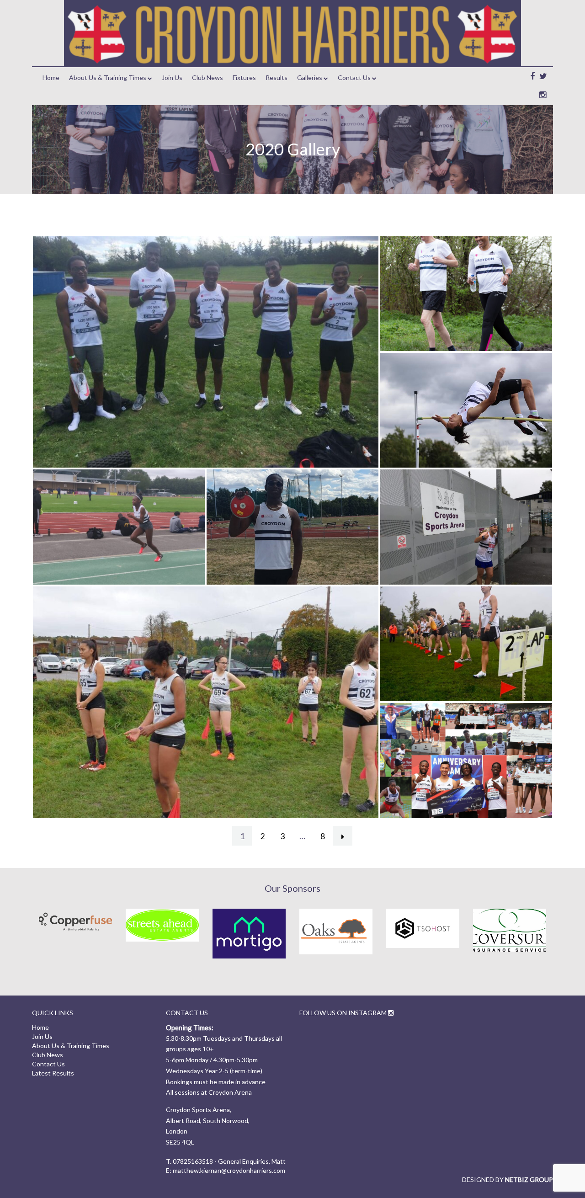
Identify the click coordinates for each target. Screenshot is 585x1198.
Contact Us (354, 77)
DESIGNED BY (507, 1179)
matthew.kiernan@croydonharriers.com (229, 1170)
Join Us (172, 77)
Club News (207, 77)
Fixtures (244, 77)
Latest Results (53, 1073)
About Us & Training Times (107, 77)
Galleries (309, 77)
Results (276, 77)
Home (51, 77)
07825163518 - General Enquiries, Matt (229, 1161)
